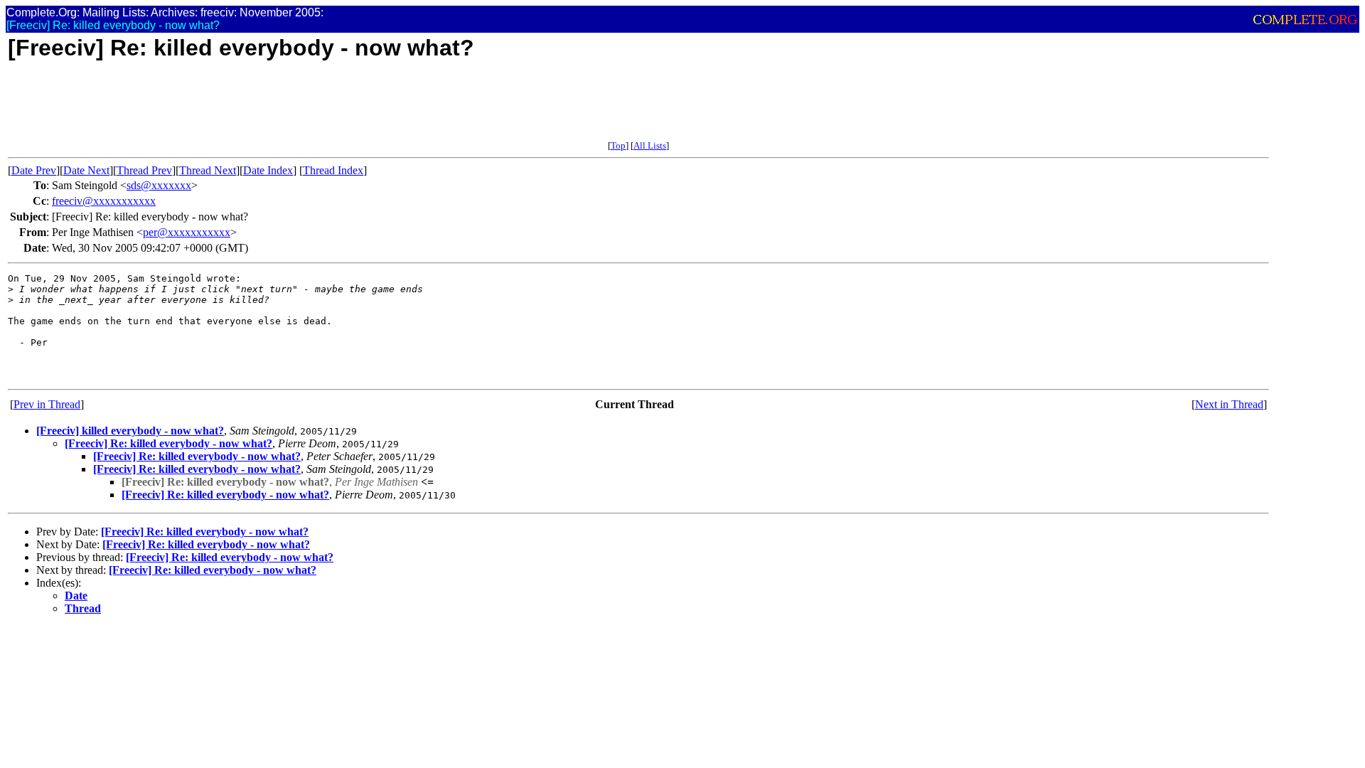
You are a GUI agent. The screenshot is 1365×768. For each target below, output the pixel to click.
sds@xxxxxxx (159, 185)
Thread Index (333, 170)
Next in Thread (1229, 404)
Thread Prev (144, 170)
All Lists (649, 145)
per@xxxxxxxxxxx (186, 232)
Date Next (86, 170)
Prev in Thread (47, 404)
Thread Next (207, 170)
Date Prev (33, 170)
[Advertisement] (266, 108)
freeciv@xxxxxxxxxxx (104, 201)
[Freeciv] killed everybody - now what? (130, 431)
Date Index (268, 170)
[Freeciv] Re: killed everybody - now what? (168, 443)
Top (618, 145)
